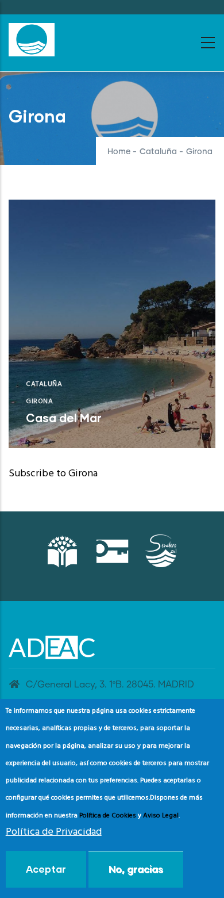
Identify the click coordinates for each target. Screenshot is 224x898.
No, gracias (136, 869)
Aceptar (46, 869)
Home (118, 152)
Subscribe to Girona (53, 473)
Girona (39, 401)
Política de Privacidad (54, 832)
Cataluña (158, 152)
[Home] (32, 39)
